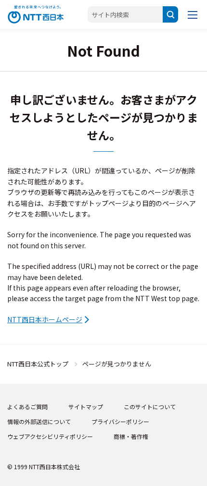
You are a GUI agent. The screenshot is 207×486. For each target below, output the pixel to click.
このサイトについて (150, 406)
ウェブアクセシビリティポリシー (50, 436)
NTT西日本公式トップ (37, 363)
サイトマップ (85, 406)
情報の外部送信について (39, 421)
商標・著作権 (131, 436)
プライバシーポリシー (120, 421)
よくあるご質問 (27, 406)
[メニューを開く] (192, 14)
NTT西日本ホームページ (44, 319)
